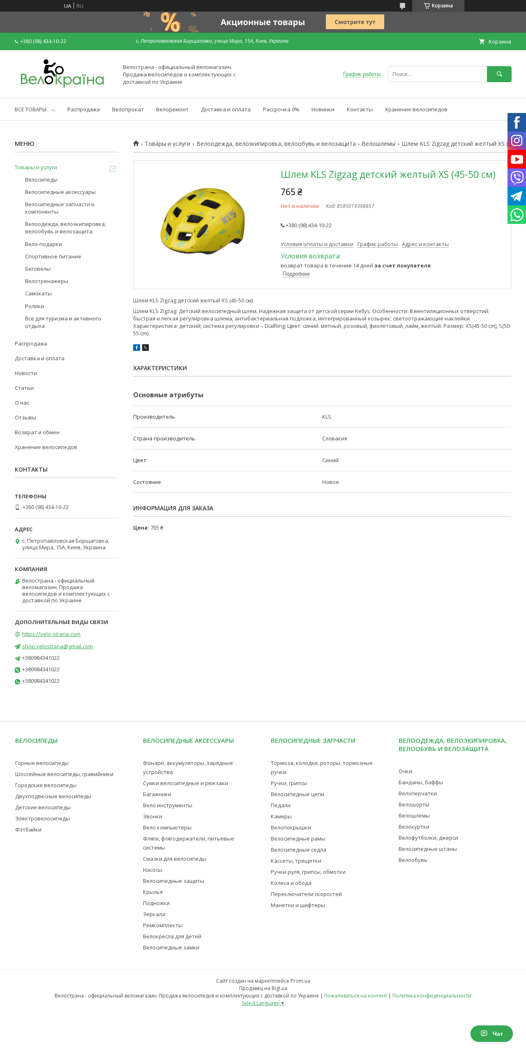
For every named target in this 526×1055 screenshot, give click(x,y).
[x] (145, 348)
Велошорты (414, 804)
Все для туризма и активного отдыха (63, 322)
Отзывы (25, 417)
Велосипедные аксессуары (60, 192)
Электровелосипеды (42, 818)
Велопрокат (128, 109)
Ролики (34, 306)
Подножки (156, 903)
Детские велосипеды (43, 807)
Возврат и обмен (37, 432)
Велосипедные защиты (173, 881)
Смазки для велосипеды (174, 858)
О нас (22, 402)
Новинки (323, 109)
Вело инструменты (167, 805)
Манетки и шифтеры (298, 905)
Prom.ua (300, 980)
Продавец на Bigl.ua (263, 988)
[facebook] (136, 348)
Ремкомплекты (162, 925)
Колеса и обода (291, 883)
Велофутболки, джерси (428, 837)
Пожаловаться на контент (355, 995)
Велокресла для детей (172, 936)
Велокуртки (414, 826)
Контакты (360, 109)
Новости (26, 373)
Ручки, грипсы (289, 783)
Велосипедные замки (171, 947)
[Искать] (499, 74)
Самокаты (38, 293)
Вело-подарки (43, 244)
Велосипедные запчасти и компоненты (60, 207)
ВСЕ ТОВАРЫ (30, 109)
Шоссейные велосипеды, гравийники (64, 774)
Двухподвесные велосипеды (53, 796)
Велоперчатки (418, 793)
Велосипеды (41, 179)
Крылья (153, 892)
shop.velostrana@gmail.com (57, 646)
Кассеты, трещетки (296, 860)
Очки (405, 771)
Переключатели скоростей (306, 894)
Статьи (24, 388)
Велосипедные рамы (298, 838)
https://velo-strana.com (51, 634)
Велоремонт (172, 109)
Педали (281, 805)
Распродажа (83, 109)
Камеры (281, 816)
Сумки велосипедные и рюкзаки (185, 783)
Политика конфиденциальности (431, 995)
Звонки (152, 816)
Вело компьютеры (167, 827)
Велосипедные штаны (428, 848)
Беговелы (38, 268)
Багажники (157, 794)
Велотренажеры (46, 281)
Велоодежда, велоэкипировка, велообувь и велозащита (276, 144)
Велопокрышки (291, 827)
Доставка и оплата (226, 109)
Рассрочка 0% (281, 109)
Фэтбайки (28, 829)
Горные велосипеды (42, 763)
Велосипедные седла (298, 849)
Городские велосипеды (45, 785)
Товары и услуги (167, 144)
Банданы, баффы (421, 782)
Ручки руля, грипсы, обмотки (308, 871)
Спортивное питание (53, 256)
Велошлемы (378, 144)
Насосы (152, 869)
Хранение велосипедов (416, 109)
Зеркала (154, 914)
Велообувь (413, 860)
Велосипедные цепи (297, 794)
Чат (498, 1033)
